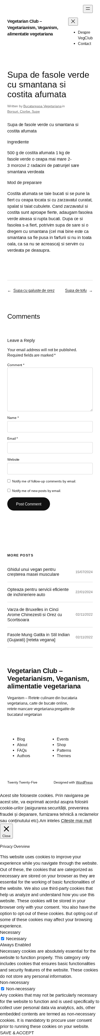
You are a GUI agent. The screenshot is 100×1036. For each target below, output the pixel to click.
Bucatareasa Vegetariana (42, 106)
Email (12, 438)
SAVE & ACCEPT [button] (17, 1032)
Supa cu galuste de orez (34, 290)
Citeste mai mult (76, 820)
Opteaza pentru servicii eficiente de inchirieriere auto (38, 592)
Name (12, 418)
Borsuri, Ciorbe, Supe (23, 111)
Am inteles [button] (50, 820)
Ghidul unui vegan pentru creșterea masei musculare (33, 572)
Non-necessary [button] (14, 982)
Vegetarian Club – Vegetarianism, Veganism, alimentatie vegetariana (32, 27)
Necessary (16, 938)
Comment (15, 365)
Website (13, 459)
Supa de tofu (76, 290)
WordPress (84, 782)
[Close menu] (73, 22)
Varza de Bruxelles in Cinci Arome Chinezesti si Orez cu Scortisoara (34, 614)
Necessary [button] (10, 932)
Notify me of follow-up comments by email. (44, 481)
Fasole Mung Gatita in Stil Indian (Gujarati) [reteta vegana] (38, 637)
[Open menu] (88, 9)
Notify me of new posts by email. (36, 491)
